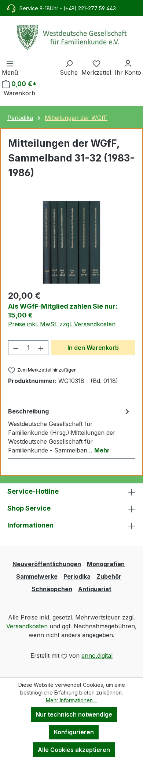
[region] (71, 242)
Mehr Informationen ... (72, 700)
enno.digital (97, 655)
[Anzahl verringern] (15, 347)
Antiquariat (94, 589)
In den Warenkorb (93, 347)
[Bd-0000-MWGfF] (71, 242)
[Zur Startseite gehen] (71, 37)
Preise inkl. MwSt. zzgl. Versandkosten (61, 324)
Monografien (106, 564)
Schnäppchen (52, 589)
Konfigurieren (74, 732)
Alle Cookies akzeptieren (74, 749)
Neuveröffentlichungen (46, 564)
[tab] (69, 430)
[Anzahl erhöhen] (41, 347)
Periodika (77, 576)
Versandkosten (27, 626)
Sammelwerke (37, 576)
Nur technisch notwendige (74, 714)
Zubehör (108, 576)
